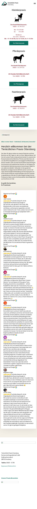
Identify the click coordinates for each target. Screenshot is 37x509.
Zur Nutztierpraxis (18, 125)
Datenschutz (12, 466)
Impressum (4, 466)
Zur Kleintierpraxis (18, 43)
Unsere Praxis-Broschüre (9, 478)
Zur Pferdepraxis (19, 84)
